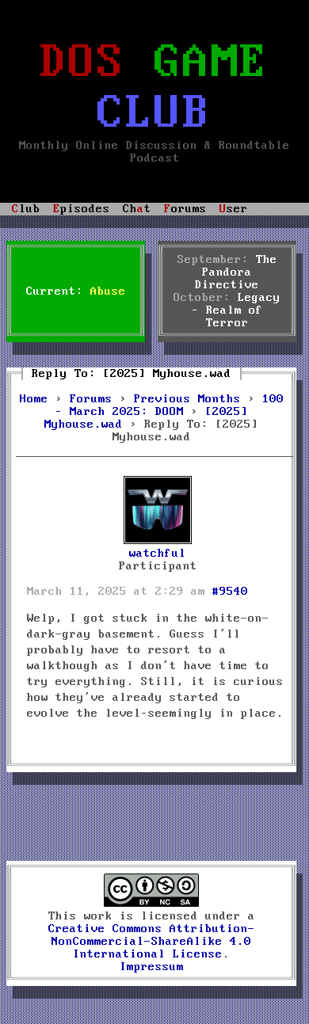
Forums (91, 399)
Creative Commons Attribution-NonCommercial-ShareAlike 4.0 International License (151, 942)
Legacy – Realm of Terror (236, 310)
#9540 (230, 591)
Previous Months (187, 399)
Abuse (108, 291)
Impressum (152, 967)
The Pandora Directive (236, 272)
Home (34, 399)
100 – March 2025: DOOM (169, 405)
